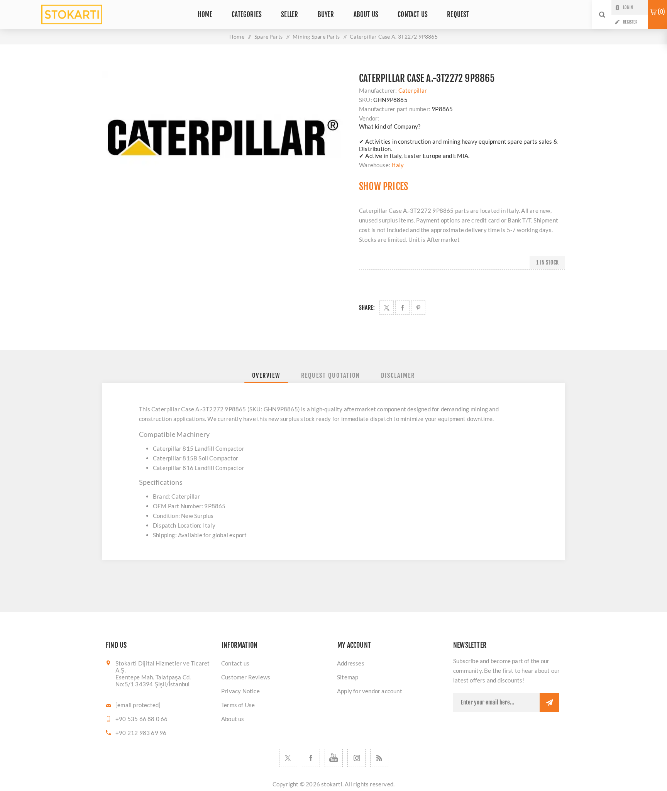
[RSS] (379, 758)
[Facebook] (311, 758)
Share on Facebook (402, 307)
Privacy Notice (240, 690)
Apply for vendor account (369, 690)
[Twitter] (288, 758)
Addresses (350, 663)
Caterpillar (412, 90)
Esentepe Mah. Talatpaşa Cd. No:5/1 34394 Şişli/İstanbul (153, 680)
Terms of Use (238, 704)
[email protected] (138, 704)
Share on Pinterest (418, 307)
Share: (367, 307)
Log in (628, 7)
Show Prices (383, 186)
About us (232, 718)
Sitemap (347, 677)
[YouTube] (334, 758)
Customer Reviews (245, 677)
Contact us (235, 663)
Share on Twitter (386, 307)
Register (630, 22)
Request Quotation (330, 375)
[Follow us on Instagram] (356, 758)
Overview (266, 375)
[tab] (266, 375)
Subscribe (549, 702)
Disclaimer (398, 375)
